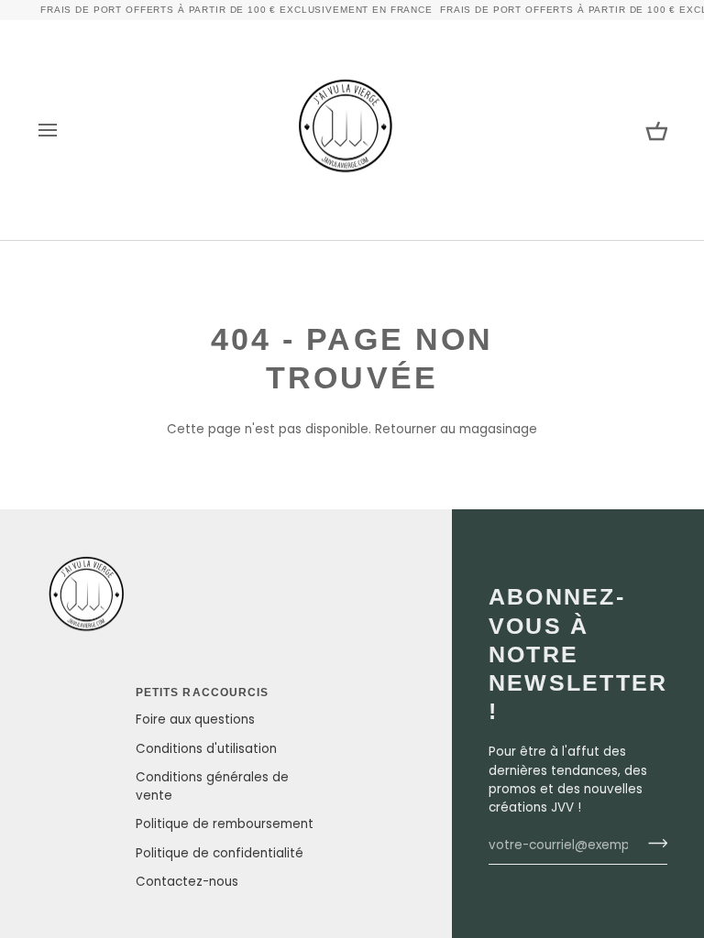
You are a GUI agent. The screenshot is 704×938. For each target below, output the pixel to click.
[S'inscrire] (652, 842)
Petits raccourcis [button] (202, 692)
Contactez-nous (187, 881)
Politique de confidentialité (219, 853)
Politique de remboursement (225, 824)
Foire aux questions (195, 719)
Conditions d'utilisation (206, 749)
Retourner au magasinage (456, 429)
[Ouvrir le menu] (64, 130)
